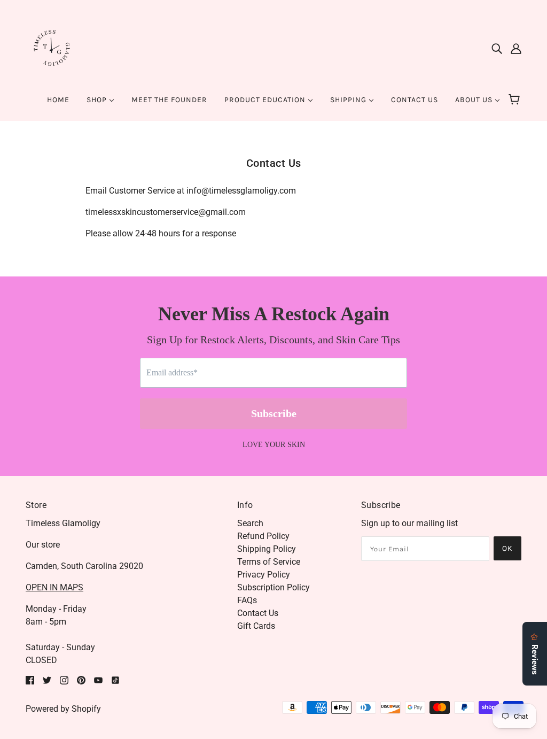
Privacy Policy (263, 574)
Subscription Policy (273, 587)
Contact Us (257, 613)
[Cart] (516, 100)
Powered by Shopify (63, 709)
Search (250, 523)
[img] (496, 48)
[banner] (52, 47)
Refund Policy (263, 536)
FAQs (247, 600)
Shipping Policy (266, 549)
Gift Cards (256, 626)
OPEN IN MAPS (54, 587)
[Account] (516, 48)
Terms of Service (268, 562)
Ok (507, 548)
